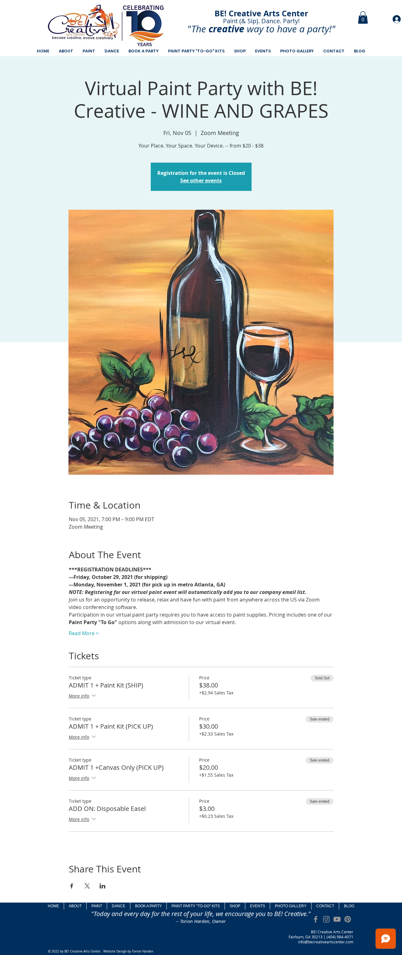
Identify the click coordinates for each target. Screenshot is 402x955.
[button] (363, 17)
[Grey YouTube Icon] (337, 919)
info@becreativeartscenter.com (325, 941)
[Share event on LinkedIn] (103, 885)
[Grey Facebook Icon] (315, 919)
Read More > (84, 633)
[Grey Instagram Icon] (326, 919)
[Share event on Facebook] (72, 885)
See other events (201, 180)
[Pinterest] (347, 919)
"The (196, 29)
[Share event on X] (87, 885)
